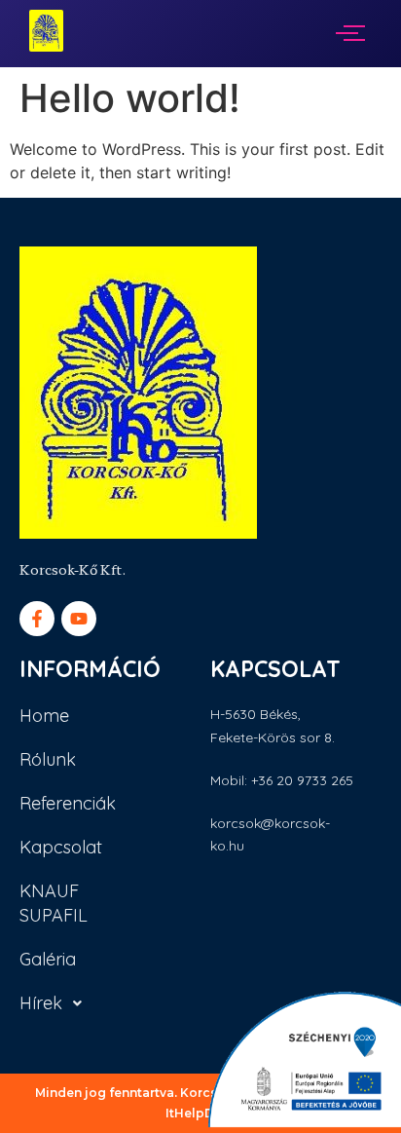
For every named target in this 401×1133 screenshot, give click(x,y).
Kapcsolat (60, 847)
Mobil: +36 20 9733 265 (281, 780)
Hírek (40, 1003)
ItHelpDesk (201, 1113)
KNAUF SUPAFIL (53, 903)
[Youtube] (78, 618)
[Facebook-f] (37, 618)
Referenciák (67, 803)
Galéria (47, 959)
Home (44, 715)
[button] (69, 1003)
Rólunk (47, 759)
